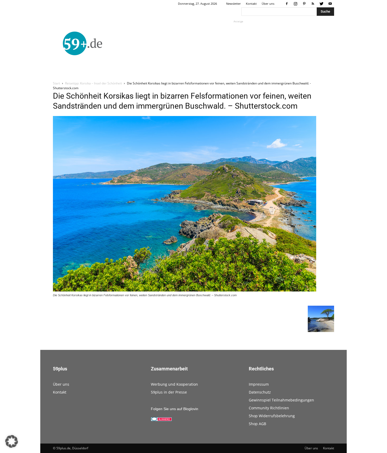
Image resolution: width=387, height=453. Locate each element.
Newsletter (233, 4)
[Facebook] (287, 3)
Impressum (259, 384)
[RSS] (313, 3)
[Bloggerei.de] (161, 420)
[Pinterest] (304, 3)
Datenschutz (260, 392)
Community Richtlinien (269, 407)
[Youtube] (330, 3)
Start (56, 83)
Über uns (268, 4)
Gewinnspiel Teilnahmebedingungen (281, 399)
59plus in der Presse (169, 392)
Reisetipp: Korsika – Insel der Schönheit (93, 83)
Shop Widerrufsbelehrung (272, 415)
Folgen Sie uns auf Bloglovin (174, 409)
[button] (11, 441)
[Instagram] (295, 3)
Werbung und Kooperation (174, 384)
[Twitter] (321, 3)
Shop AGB (257, 423)
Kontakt (251, 4)
